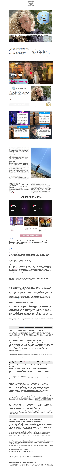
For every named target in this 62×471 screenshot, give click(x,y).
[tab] (31, 140)
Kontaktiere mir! (11, 238)
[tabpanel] (31, 192)
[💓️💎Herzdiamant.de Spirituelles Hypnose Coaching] (31, 3)
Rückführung (10, 248)
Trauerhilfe (10, 249)
